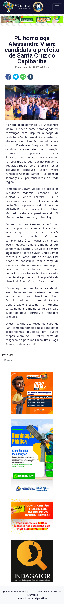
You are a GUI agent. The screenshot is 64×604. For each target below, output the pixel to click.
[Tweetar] (16, 77)
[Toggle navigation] (57, 6)
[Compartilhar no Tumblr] (30, 77)
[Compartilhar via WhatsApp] (23, 77)
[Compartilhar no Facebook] (8, 77)
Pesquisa (8, 355)
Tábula (44, 598)
